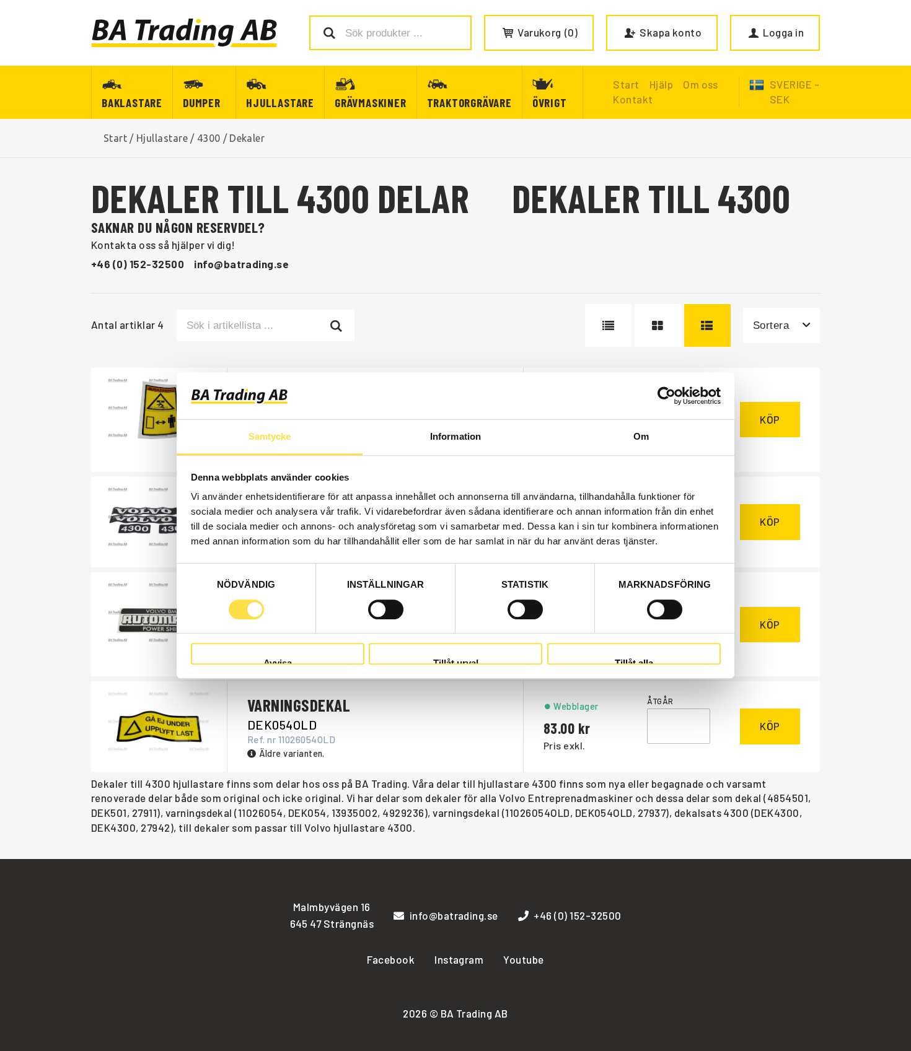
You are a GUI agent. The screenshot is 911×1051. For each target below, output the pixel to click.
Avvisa (277, 661)
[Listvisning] (608, 325)
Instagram (458, 959)
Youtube (523, 959)
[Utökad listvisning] (707, 325)
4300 (209, 138)
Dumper (202, 102)
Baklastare (132, 102)
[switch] (385, 609)
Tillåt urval (455, 661)
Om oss (700, 84)
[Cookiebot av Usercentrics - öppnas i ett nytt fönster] (666, 395)
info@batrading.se (241, 264)
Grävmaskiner (371, 102)
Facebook (391, 959)
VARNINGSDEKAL (298, 705)
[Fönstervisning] (657, 325)
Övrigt (549, 102)
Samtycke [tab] (270, 437)
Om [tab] (641, 437)
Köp (770, 419)
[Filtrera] (336, 325)
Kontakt (633, 99)
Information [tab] (455, 437)
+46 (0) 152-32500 (137, 264)
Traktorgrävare (469, 102)
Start (115, 138)
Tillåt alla (634, 661)
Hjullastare (280, 102)
